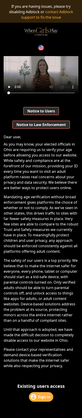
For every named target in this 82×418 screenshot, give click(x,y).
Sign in (44, 396)
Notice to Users (41, 111)
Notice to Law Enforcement (41, 124)
